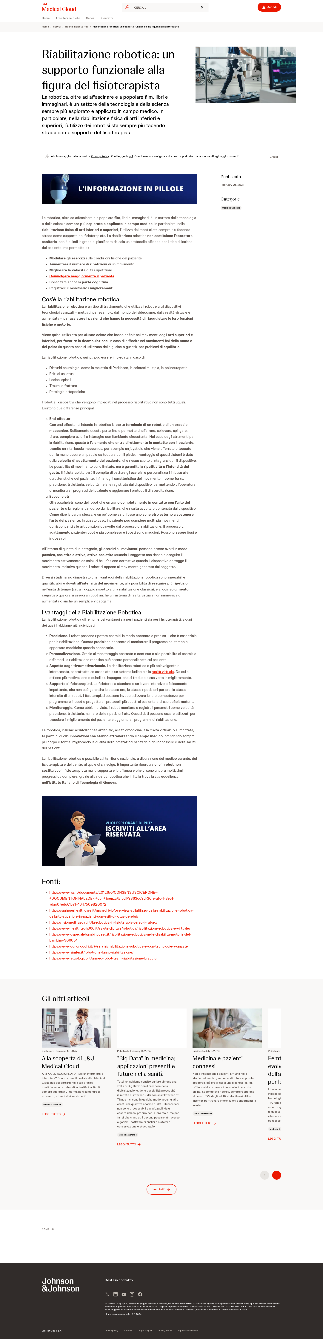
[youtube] (123, 1295)
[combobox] (165, 7)
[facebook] (140, 1295)
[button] (119, 189)
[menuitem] (47, 18)
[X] (107, 1295)
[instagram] (132, 1295)
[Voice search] (202, 7)
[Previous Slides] (264, 1175)
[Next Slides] (276, 1175)
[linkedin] (115, 1295)
